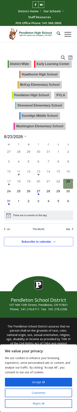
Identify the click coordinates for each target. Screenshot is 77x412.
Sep (68, 229)
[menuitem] (28, 11)
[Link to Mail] (41, 5)
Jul (8, 229)
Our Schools (52, 11)
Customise (38, 393)
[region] (38, 378)
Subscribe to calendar (36, 241)
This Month (38, 229)
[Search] (56, 34)
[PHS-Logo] (32, 34)
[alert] (30, 215)
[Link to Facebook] (35, 5)
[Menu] (65, 34)
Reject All (38, 403)
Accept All (38, 382)
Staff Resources (39, 17)
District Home (28, 11)
